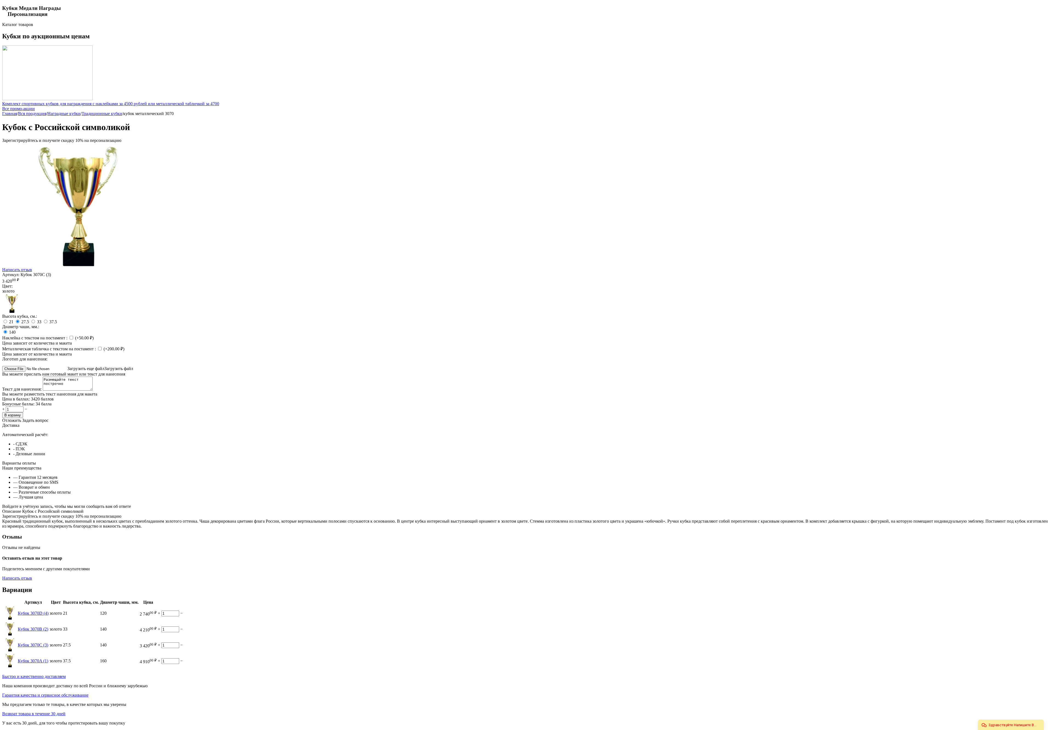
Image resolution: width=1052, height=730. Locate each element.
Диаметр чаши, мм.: (20, 326)
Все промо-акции (18, 108)
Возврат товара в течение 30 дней (33, 713)
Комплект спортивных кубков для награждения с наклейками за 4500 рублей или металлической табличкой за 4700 (110, 103)
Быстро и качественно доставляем (34, 676)
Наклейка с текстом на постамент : (35, 338)
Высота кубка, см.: (19, 316)
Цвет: (7, 286)
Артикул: (10, 274)
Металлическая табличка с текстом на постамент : (49, 349)
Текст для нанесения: (22, 389)
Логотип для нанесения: (24, 359)
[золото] (11, 311)
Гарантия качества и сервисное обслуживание (45, 695)
